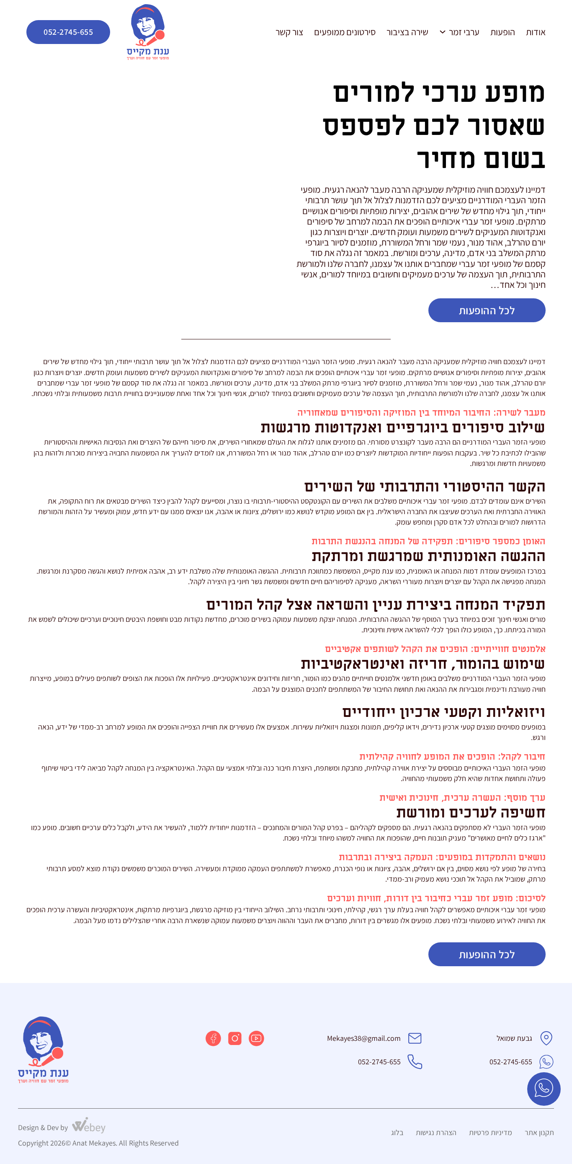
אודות (536, 32)
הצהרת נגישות (436, 1132)
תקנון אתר (539, 1132)
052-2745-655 (68, 31)
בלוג (397, 1132)
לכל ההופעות (487, 310)
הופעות (502, 32)
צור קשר (289, 32)
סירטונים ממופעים (345, 32)
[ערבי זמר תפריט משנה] (442, 31)
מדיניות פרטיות (490, 1132)
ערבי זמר (464, 32)
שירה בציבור (407, 32)
